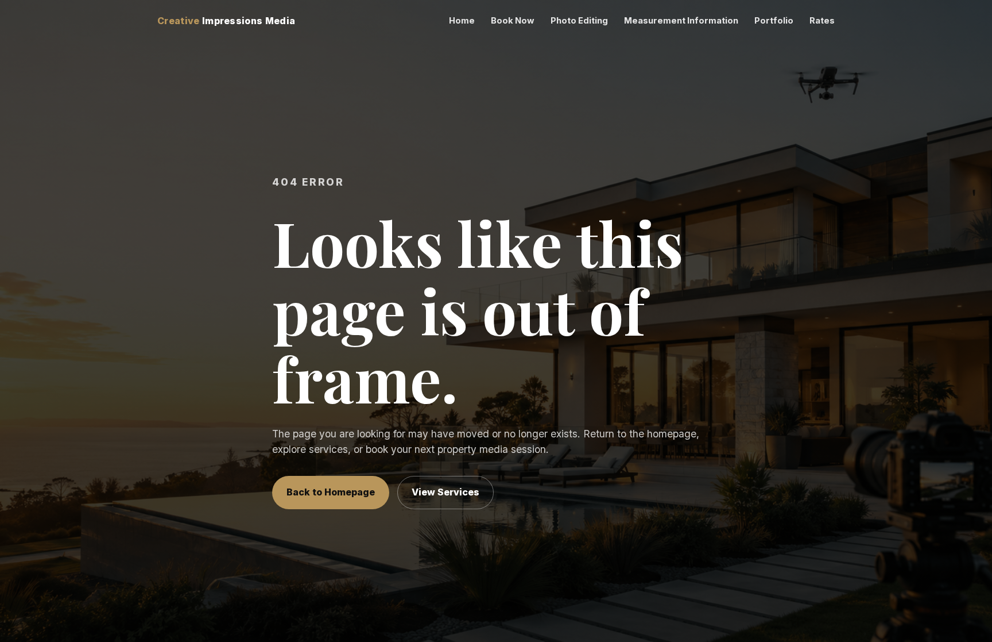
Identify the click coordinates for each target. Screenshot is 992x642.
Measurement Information (681, 21)
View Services (445, 492)
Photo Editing (579, 21)
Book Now (512, 21)
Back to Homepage (330, 492)
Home (462, 21)
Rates (822, 21)
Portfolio (773, 21)
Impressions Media (226, 20)
